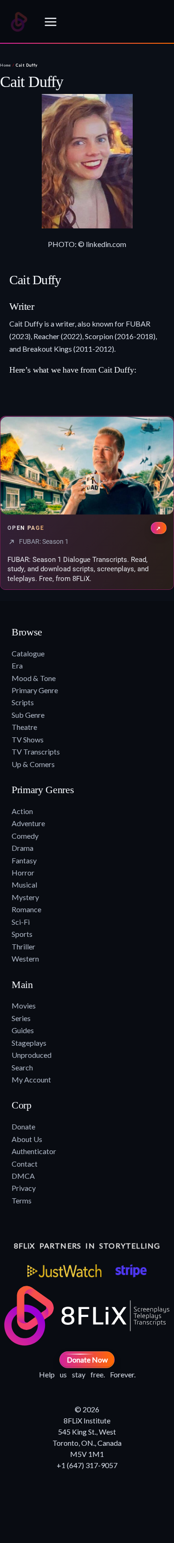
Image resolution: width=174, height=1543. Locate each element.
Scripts (23, 702)
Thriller (23, 946)
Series (21, 1018)
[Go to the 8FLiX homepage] (19, 22)
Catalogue (28, 653)
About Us (27, 1139)
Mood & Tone (34, 678)
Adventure (28, 823)
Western (25, 958)
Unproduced (32, 1054)
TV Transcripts (36, 751)
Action (22, 811)
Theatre (24, 726)
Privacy (24, 1187)
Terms (22, 1200)
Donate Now (87, 1359)
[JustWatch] (64, 1271)
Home (5, 65)
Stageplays (29, 1042)
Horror (23, 872)
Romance (26, 909)
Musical (24, 884)
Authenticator (34, 1151)
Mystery (25, 897)
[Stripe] (131, 1271)
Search (22, 1067)
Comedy (25, 835)
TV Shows (28, 739)
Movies (24, 1005)
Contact (25, 1163)
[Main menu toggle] (50, 21)
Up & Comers (33, 764)
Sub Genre (28, 714)
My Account (31, 1079)
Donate (23, 1126)
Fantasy (24, 860)
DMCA (23, 1175)
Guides (23, 1030)
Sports (22, 933)
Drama (22, 847)
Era (17, 665)
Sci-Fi (21, 921)
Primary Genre (35, 690)
